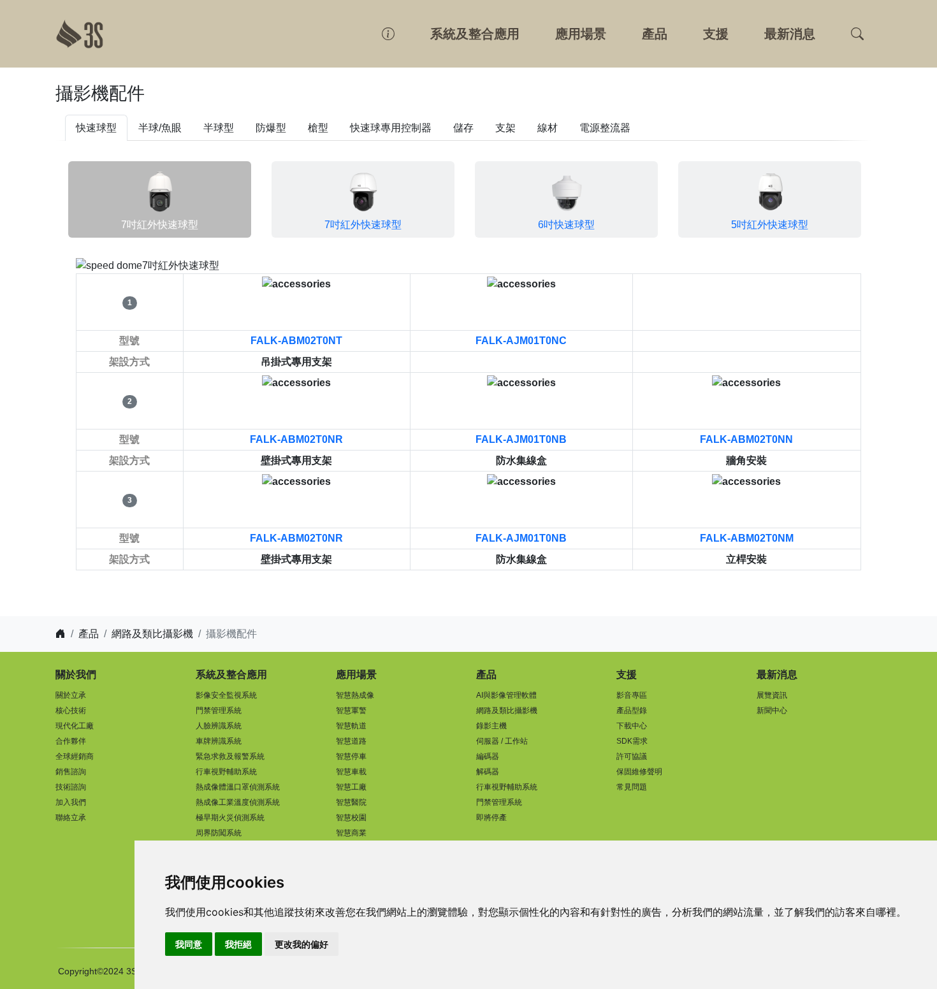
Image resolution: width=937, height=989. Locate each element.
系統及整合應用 (474, 34)
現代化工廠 (74, 725)
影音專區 (631, 695)
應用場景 (580, 34)
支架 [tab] (505, 127)
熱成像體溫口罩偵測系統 (238, 787)
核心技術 (70, 710)
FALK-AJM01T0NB (521, 439)
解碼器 (487, 771)
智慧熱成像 (355, 695)
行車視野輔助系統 (226, 771)
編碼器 (487, 756)
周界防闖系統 (219, 832)
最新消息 (789, 34)
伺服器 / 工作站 (502, 741)
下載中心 (631, 725)
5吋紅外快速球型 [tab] (769, 224)
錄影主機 (491, 725)
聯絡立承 (70, 817)
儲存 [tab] (463, 127)
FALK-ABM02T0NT (296, 340)
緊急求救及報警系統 (230, 756)
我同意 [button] (188, 944)
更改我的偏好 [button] (301, 944)
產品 (654, 34)
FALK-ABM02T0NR (296, 439)
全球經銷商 (74, 756)
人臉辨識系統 (219, 725)
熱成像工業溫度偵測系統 (238, 802)
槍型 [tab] (318, 127)
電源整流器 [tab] (604, 127)
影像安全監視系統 (226, 695)
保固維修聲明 (639, 771)
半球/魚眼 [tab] (160, 127)
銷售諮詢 (70, 771)
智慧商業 (351, 832)
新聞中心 (772, 710)
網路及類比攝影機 (152, 633)
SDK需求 (632, 741)
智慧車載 (351, 771)
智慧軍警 (351, 710)
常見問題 (631, 787)
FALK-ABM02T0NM (747, 538)
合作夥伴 (70, 741)
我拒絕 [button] (238, 944)
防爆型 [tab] (271, 127)
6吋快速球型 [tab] (566, 224)
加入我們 (70, 802)
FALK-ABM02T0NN (746, 439)
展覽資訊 (772, 695)
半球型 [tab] (218, 127)
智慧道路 (351, 741)
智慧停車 (351, 756)
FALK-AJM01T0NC (521, 340)
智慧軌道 (351, 725)
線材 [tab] (547, 127)
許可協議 (631, 756)
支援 (716, 34)
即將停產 (491, 817)
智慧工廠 (351, 787)
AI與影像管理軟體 (506, 695)
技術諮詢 (70, 787)
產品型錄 (631, 710)
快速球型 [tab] (96, 127)
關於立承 (70, 695)
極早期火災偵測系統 (230, 817)
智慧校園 (351, 817)
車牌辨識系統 (219, 741)
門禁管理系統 (219, 710)
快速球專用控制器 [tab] (391, 127)
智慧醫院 (351, 802)
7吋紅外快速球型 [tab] (159, 224)
